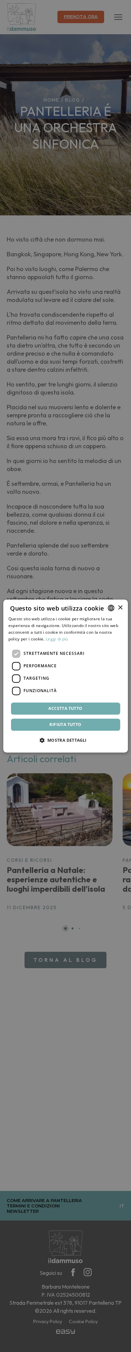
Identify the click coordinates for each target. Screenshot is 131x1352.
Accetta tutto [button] (65, 708)
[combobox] (110, 608)
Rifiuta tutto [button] (65, 724)
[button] (65, 740)
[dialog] (65, 676)
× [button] (120, 607)
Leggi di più (57, 639)
